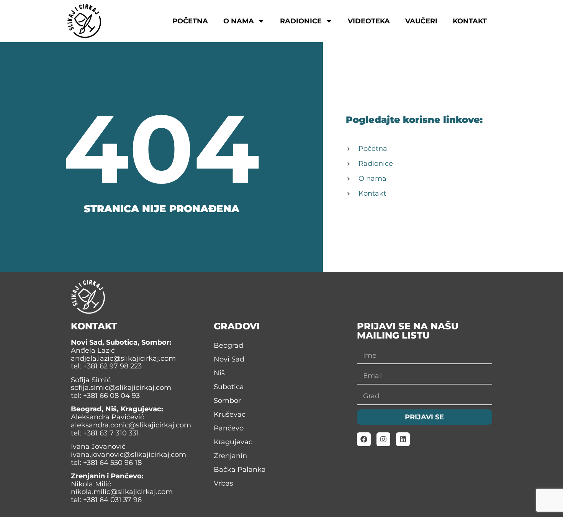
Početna (190, 21)
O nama (238, 21)
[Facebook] (364, 439)
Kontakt (470, 21)
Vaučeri (421, 21)
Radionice (301, 21)
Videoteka (369, 21)
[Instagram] (383, 439)
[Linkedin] (403, 439)
